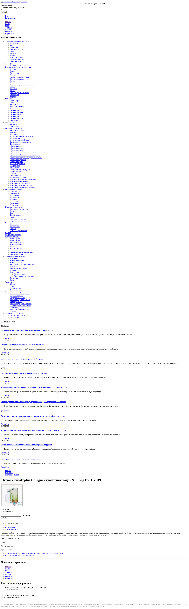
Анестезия (13, 134)
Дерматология (15, 144)
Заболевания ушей (16, 162)
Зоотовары (9, 63)
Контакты (9, 32)
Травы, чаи (9, 282)
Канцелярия (14, 317)
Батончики (14, 43)
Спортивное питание (13, 235)
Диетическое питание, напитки (17, 41)
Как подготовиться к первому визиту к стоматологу (21, 459)
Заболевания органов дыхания (21, 154)
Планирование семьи (13, 223)
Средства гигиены (12, 237)
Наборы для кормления (18, 268)
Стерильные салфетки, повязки (21, 221)
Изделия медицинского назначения (18, 67)
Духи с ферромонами (17, 106)
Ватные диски (15, 239)
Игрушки (13, 266)
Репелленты (14, 126)
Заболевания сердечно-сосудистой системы (26, 158)
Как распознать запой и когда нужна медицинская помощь (24, 373)
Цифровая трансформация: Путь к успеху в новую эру (22, 344)
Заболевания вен (16, 146)
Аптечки (13, 69)
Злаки (12, 51)
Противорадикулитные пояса (21, 304)
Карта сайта (9, 34)
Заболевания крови (17, 150)
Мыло (12, 246)
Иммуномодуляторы (17, 164)
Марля (12, 217)
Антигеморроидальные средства (22, 136)
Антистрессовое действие (19, 140)
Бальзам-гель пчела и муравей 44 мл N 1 (20, 555)
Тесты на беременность (18, 231)
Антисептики (15, 138)
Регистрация (10, 18)
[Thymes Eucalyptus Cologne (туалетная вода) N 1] (12, 506)
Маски (12, 87)
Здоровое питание (16, 49)
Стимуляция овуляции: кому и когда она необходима (22, 359)
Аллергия (13, 132)
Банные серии (15, 101)
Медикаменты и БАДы (13, 128)
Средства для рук (16, 116)
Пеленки (13, 270)
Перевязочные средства (14, 207)
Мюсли (12, 55)
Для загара (14, 124)
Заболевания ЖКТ (16, 148)
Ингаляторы (14, 195)
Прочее (12, 91)
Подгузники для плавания (24, 276)
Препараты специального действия (23, 179)
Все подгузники (20, 274)
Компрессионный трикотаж (20, 294)
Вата (11, 213)
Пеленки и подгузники (18, 65)
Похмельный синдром (18, 177)
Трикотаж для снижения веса (20, 306)
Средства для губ (16, 110)
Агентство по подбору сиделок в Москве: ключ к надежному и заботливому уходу (33, 416)
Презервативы (15, 227)
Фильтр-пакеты (15, 288)
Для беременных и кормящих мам (22, 264)
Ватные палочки (16, 241)
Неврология (14, 168)
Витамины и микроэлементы (20, 142)
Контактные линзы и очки (19, 83)
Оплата (8, 30)
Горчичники (14, 73)
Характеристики (11, 529)
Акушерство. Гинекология (19, 130)
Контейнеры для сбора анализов (22, 85)
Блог (7, 26)
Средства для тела (16, 118)
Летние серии (10, 122)
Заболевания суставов (18, 160)
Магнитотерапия (16, 197)
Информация (10, 527)
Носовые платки (16, 248)
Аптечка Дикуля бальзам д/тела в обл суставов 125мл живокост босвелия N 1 (34, 553)
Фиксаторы (14, 311)
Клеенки (13, 81)
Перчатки (13, 89)
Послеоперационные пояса (20, 300)
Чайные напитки (16, 290)
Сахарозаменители (17, 59)
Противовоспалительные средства (22, 185)
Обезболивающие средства (20, 170)
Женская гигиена (16, 244)
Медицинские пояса (17, 298)
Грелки (12, 75)
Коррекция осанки (16, 296)
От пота (13, 250)
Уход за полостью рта (17, 254)
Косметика (9, 99)
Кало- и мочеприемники (19, 79)
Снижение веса (15, 61)
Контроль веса (15, 166)
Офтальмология (15, 175)
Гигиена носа (15, 191)
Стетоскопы (14, 201)
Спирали (13, 229)
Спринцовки (14, 95)
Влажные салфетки (17, 242)
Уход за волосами (16, 120)
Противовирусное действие (20, 183)
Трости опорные (16, 308)
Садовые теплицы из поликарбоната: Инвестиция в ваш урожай (26, 445)
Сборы (12, 284)
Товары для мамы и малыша (15, 256)
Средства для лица (17, 112)
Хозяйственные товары (14, 313)
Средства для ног (16, 114)
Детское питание (16, 262)
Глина (12, 103)
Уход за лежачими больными (20, 310)
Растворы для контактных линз (21, 252)
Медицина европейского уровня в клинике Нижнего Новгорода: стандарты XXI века (34, 387)
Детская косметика (17, 260)
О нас (7, 24)
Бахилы (12, 71)
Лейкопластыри (15, 215)
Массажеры (14, 199)
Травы (12, 286)
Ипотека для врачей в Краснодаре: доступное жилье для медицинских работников (33, 402)
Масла (12, 108)
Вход (7, 16)
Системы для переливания (19, 93)
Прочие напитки (16, 57)
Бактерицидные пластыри (19, 209)
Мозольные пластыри (18, 219)
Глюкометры (14, 193)
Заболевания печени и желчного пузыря (25, 156)
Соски (12, 280)
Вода (11, 45)
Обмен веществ (15, 172)
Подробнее (5, 338)
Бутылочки (14, 258)
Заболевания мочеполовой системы (23, 152)
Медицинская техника (13, 189)
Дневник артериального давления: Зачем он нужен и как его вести (27, 330)
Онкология (14, 173)
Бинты (12, 211)
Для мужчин (14, 104)
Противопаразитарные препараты (22, 187)
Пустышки (14, 278)
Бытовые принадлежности (19, 315)
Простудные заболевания (19, 181)
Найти (4, 12)
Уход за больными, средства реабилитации (21, 292)
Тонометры (14, 205)
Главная (8, 22)
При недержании (16, 302)
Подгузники (14, 272)
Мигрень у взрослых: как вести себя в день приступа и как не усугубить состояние (33, 430)
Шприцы (13, 97)
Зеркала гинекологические (20, 77)
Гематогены (14, 47)
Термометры (14, 203)
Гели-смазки (14, 225)
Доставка (8, 28)
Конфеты (13, 53)
